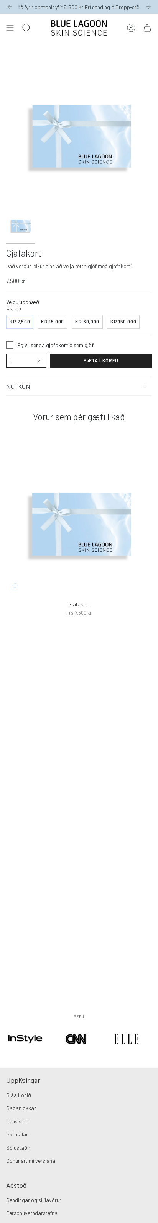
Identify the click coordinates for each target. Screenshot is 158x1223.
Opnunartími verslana (30, 1160)
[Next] (148, 6)
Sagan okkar (21, 1108)
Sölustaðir (18, 1147)
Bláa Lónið (18, 1095)
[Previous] (9, 6)
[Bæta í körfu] (15, 586)
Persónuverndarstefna (32, 1213)
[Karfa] (147, 28)
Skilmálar (17, 1134)
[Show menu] (10, 28)
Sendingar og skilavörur (33, 1200)
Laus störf (18, 1121)
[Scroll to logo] (25, 1049)
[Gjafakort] (79, 522)
